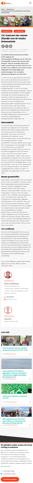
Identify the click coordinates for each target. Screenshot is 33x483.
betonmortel (19, 31)
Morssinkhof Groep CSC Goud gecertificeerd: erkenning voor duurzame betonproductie (14, 421)
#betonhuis (12, 354)
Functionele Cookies (8, 471)
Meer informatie (5, 466)
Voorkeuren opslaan (10, 479)
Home (2, 9)
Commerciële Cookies (9, 474)
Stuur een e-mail (11, 299)
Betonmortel (10, 9)
